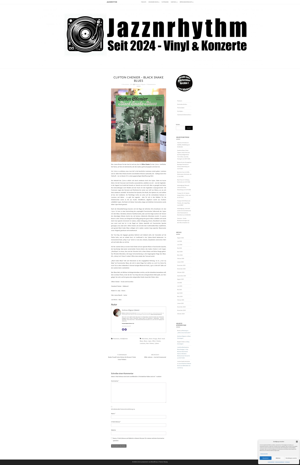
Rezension (116, 338)
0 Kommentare (151, 84)
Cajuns (113, 211)
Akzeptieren (266, 458)
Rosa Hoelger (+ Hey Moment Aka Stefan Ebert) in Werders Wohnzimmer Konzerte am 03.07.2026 (183, 354)
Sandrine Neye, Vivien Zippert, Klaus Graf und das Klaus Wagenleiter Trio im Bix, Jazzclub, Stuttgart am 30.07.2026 (183, 155)
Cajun (149, 341)
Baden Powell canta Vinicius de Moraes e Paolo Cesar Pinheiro (122, 357)
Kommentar (115, 381)
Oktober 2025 (180, 272)
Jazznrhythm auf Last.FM (126, 326)
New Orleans (150, 343)
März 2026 (180, 255)
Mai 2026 (179, 248)
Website (113, 430)
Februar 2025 (180, 300)
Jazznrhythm (112, 2)
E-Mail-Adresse (116, 422)
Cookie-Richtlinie (271, 461)
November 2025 (181, 269)
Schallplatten (124, 338)
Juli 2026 (179, 241)
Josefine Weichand (182, 347)
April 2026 (179, 251)
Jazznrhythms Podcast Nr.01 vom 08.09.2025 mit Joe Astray (184, 365)
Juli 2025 (179, 282)
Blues (145, 341)
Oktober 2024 (180, 313)
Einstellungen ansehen (291, 458)
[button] (297, 441)
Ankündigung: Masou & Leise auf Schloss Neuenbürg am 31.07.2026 (184, 187)
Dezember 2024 (181, 307)
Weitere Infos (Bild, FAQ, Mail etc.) (156, 314)
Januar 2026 (180, 262)
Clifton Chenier (156, 341)
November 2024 (181, 310)
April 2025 (179, 293)
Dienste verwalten (264, 453)
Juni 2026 (179, 244)
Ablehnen (278, 458)
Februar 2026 (180, 258)
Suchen (178, 124)
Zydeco (157, 164)
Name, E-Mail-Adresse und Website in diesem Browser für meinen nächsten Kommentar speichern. (138, 439)
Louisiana (142, 343)
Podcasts (143, 2)
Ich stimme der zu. (123, 409)
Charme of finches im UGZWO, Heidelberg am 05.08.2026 (183, 145)
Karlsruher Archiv (153, 2)
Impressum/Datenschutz (186, 2)
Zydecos (124, 180)
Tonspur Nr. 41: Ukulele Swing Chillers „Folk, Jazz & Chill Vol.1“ (184, 195)
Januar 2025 (180, 303)
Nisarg (166, 462)
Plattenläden (165, 2)
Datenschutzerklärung (279, 461)
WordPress (154, 462)
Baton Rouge (153, 338)
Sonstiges (173, 2)
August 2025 (180, 279)
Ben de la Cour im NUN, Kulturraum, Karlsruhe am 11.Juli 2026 (184, 174)
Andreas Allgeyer (140, 84)
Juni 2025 (179, 286)
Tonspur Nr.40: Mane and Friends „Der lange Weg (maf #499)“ (183, 203)
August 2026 (180, 238)
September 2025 (181, 275)
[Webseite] (125, 329)
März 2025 (180, 296)
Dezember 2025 (181, 265)
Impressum (287, 461)
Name (113, 413)
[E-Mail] (123, 329)
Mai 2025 (179, 289)
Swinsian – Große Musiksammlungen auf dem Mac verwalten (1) (183, 220)
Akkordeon (145, 338)
